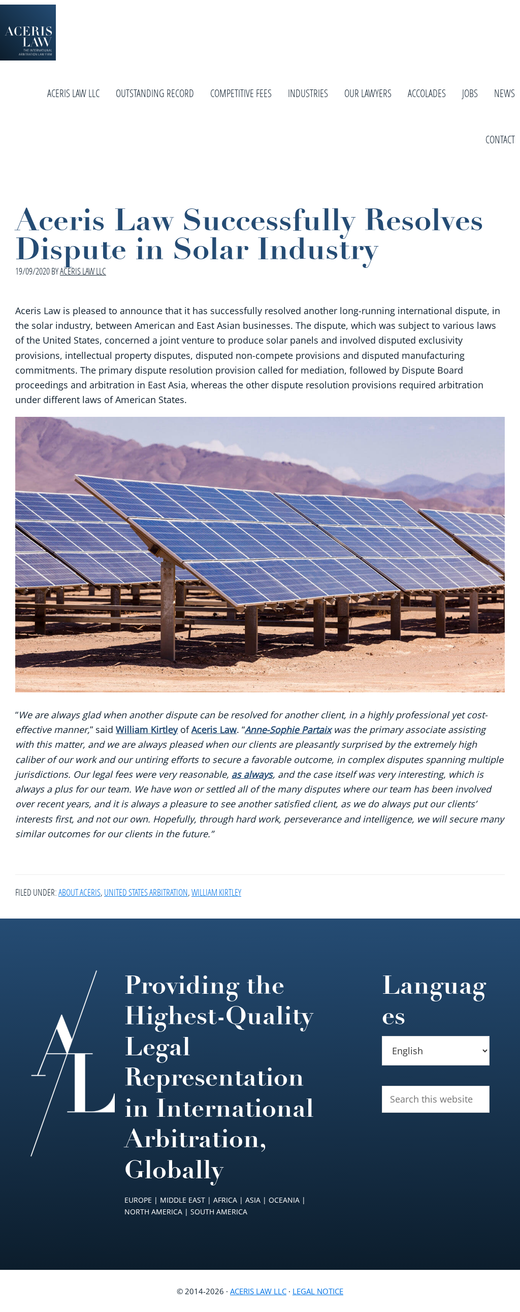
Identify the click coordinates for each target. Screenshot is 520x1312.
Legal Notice (317, 1291)
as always (252, 774)
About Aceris (79, 892)
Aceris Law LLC (258, 1291)
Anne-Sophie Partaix (288, 729)
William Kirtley (147, 729)
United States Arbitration (146, 892)
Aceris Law (214, 729)
